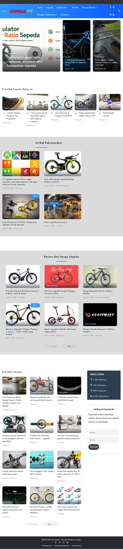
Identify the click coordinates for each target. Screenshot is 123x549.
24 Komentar (60, 335)
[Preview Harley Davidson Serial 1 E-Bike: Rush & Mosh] (23, 276)
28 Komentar (61, 481)
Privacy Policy (76, 546)
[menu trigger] (6, 11)
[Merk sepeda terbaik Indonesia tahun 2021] (61, 314)
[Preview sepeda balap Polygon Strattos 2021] (61, 276)
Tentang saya (47, 546)
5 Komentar (99, 335)
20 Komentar (34, 478)
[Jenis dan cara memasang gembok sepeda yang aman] (69, 424)
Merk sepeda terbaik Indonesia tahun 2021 (60, 330)
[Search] (119, 11)
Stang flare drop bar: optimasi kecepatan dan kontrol (12, 510)
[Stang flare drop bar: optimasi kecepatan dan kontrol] (14, 495)
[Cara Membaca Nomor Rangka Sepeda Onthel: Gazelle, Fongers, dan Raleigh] (14, 386)
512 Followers (99, 385)
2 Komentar (78, 120)
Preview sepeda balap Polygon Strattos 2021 (60, 292)
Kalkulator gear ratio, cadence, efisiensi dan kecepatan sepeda (25, 61)
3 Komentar (60, 297)
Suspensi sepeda (74, 502)
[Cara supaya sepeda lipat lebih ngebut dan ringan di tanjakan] (37, 102)
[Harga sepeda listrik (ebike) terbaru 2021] (85, 102)
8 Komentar (18, 188)
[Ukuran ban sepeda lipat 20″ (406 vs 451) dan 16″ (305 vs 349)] (69, 460)
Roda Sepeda (63, 392)
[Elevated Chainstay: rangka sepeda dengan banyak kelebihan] (42, 495)
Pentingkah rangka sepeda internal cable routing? (106, 62)
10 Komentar (61, 404)
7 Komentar (6, 445)
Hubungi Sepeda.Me (61, 546)
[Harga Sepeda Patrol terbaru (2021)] (100, 276)
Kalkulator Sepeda (13, 53)
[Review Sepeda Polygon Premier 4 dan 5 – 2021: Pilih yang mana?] (23, 314)
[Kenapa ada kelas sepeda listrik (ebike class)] (14, 460)
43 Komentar (18, 228)
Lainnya (67, 57)
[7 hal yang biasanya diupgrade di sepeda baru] (76, 46)
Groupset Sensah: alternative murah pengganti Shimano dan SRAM (14, 438)
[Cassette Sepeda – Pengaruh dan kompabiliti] (13, 102)
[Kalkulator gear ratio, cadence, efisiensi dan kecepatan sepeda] (31, 46)
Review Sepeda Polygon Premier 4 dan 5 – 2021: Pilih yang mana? (22, 332)
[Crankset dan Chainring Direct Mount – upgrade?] (42, 424)
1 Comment (59, 226)
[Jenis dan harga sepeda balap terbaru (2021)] (62, 163)
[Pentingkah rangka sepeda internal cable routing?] (107, 46)
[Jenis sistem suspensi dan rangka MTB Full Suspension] (69, 495)
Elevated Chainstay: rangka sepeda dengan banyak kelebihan (41, 510)
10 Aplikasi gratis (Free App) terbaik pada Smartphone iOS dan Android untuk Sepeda (19, 182)
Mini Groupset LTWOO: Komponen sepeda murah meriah (19, 223)
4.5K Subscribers (100, 396)
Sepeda (30, 108)
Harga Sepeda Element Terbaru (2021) (99, 330)
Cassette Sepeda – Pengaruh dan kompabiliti (14, 116)
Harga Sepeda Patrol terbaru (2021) (98, 292)
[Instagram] (111, 15)
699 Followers (99, 390)
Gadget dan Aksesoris (11, 174)
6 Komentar (102, 120)
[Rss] (114, 15)
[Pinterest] (114, 7)
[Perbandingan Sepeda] (110, 102)
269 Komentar (6, 122)
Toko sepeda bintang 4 (55, 222)
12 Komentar (21, 338)
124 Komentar (31, 125)
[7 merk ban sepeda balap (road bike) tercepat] (69, 386)
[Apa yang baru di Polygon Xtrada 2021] (61, 102)
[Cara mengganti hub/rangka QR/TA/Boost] (42, 460)
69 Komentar (55, 120)
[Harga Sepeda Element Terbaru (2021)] (100, 314)
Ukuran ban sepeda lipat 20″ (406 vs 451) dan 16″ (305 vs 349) (69, 474)
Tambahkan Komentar (63, 185)
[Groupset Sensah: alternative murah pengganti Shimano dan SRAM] (14, 424)
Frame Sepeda (99, 57)
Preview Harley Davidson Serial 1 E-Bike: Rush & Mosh (23, 292)
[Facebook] (111, 7)
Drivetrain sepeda (9, 108)
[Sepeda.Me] (22, 11)
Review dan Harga (58, 108)
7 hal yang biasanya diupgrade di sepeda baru (75, 62)
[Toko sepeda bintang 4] (62, 206)
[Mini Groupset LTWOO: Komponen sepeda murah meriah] (20, 206)
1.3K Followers (99, 379)
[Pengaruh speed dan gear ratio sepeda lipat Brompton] (42, 386)
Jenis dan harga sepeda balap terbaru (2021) (59, 180)
